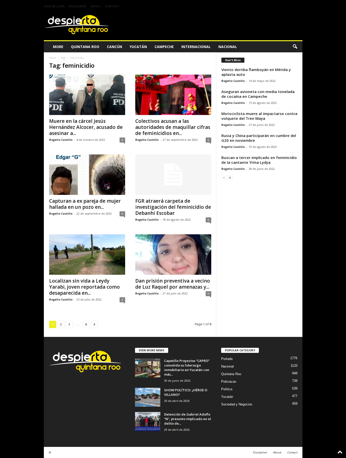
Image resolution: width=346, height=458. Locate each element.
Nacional (227, 46)
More (58, 46)
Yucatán (138, 46)
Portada (227, 359)
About (95, 6)
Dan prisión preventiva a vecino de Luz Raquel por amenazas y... (172, 284)
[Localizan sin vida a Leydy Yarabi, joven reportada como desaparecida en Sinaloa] (87, 254)
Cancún (114, 46)
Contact (112, 6)
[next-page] (230, 177)
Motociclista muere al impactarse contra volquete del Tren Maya (259, 116)
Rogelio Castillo (60, 140)
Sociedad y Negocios (236, 404)
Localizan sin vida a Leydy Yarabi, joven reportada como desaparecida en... (84, 287)
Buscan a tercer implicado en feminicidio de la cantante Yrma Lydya (259, 160)
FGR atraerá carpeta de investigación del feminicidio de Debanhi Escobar (173, 207)
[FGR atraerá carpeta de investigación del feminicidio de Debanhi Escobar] (173, 174)
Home (52, 58)
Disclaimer (77, 6)
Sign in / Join (54, 6)
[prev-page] (223, 177)
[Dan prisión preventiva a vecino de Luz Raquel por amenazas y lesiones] (173, 254)
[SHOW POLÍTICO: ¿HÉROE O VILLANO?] (147, 397)
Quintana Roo (85, 46)
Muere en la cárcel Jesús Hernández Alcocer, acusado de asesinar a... (86, 127)
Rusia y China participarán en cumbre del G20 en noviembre (258, 138)
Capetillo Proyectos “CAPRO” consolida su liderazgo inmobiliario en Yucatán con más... (186, 367)
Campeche (164, 46)
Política (226, 389)
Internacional (196, 46)
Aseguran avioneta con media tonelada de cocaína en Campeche (258, 94)
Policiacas (228, 381)
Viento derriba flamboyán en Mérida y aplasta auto (256, 72)
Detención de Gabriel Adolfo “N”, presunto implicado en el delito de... (187, 419)
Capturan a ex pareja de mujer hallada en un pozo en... (85, 204)
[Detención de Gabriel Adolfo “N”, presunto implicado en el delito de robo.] (147, 421)
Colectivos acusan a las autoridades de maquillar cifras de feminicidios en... (172, 127)
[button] (294, 46)
